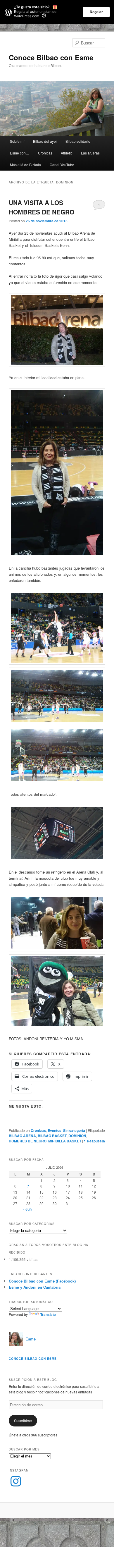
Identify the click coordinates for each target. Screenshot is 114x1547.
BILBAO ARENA (22, 1135)
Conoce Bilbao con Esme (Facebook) (42, 1281)
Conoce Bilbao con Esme (51, 57)
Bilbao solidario (77, 141)
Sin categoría (74, 1130)
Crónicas (45, 152)
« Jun (27, 1209)
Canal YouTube (62, 164)
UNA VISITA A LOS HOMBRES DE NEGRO (41, 207)
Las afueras (90, 152)
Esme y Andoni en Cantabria (35, 1287)
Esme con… (19, 152)
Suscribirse (23, 1420)
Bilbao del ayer (45, 141)
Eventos (54, 1130)
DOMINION (77, 1135)
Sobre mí (17, 141)
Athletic (66, 152)
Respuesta (94, 1141)
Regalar (96, 12)
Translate (48, 1314)
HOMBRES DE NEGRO (27, 1141)
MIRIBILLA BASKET (64, 1141)
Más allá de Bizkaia (25, 164)
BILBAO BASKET (52, 1135)
